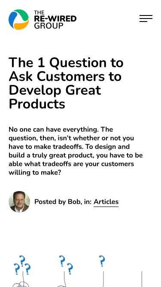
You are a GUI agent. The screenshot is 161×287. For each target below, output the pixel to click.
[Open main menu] (146, 19)
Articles (106, 202)
